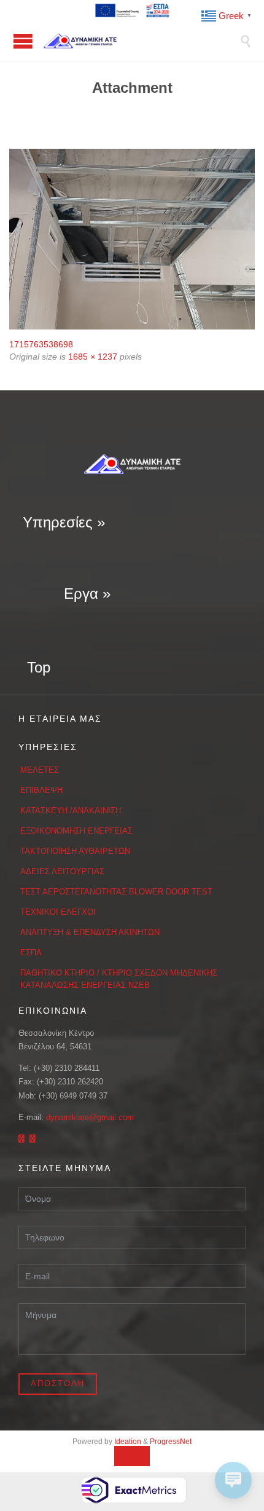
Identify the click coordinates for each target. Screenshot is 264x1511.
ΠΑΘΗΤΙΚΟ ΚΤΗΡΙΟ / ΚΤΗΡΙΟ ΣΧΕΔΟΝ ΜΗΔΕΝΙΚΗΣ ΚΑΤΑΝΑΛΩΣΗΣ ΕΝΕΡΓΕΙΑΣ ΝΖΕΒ (118, 979)
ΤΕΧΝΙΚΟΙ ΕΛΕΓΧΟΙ (58, 912)
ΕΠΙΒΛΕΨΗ (41, 790)
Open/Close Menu (23, 41)
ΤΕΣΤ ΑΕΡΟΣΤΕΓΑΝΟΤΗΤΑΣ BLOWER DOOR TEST (116, 891)
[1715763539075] (132, 239)
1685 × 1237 (92, 356)
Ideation (127, 1441)
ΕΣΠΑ (31, 952)
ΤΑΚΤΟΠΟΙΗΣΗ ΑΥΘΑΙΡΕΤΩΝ (75, 851)
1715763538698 (41, 344)
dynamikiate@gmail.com (90, 1117)
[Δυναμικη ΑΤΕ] (141, 41)
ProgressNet (171, 1441)
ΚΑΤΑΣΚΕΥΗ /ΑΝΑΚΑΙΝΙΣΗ (70, 810)
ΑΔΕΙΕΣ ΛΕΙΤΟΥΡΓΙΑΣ (62, 871)
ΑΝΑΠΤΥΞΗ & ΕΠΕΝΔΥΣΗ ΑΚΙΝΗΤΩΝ (90, 932)
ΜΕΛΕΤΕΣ (39, 770)
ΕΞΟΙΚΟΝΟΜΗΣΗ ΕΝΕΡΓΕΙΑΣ (76, 830)
